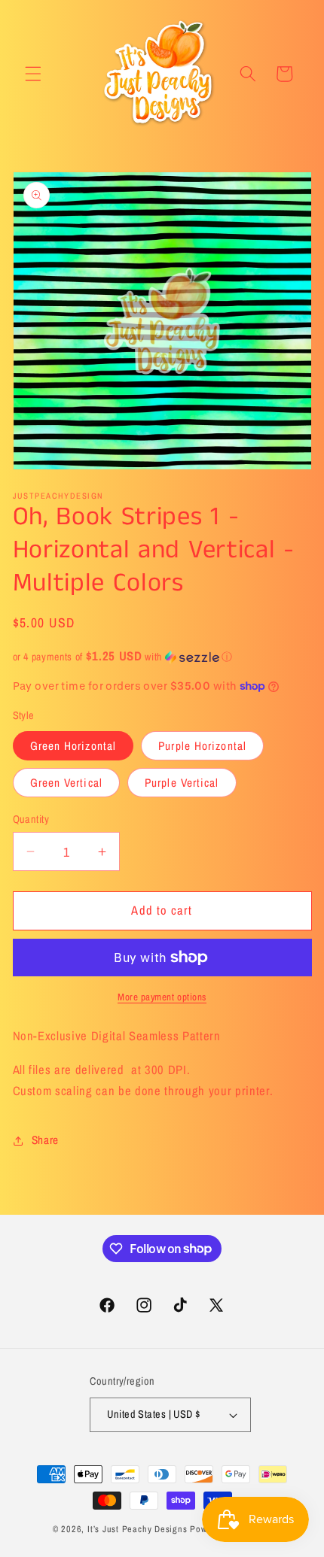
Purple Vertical (182, 783)
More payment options (162, 996)
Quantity (31, 819)
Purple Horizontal (202, 746)
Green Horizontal (73, 746)
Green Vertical (66, 783)
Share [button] (45, 1140)
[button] (33, 74)
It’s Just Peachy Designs (137, 1528)
